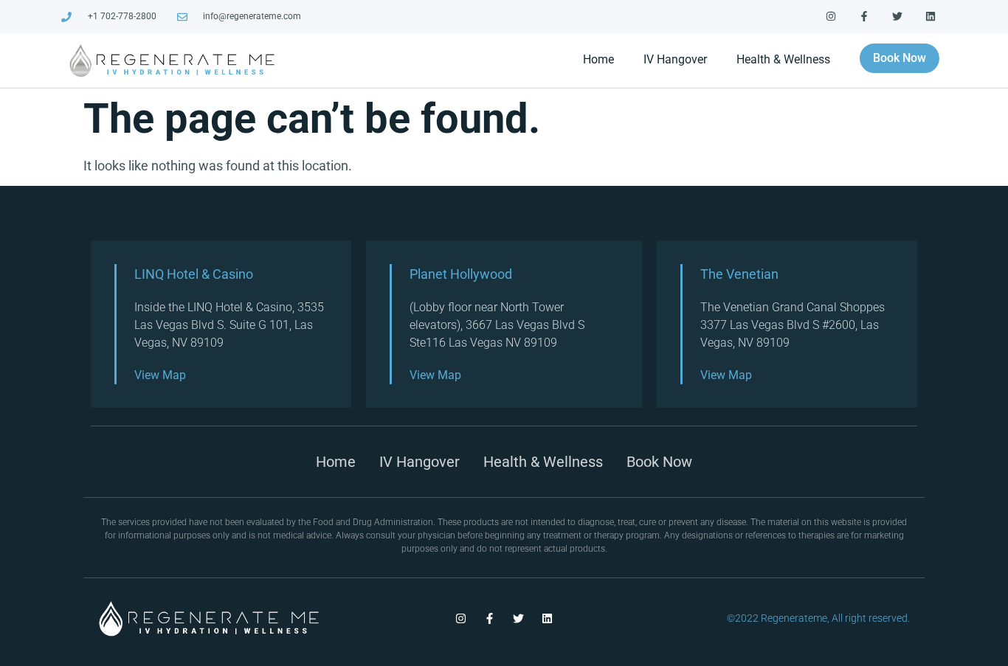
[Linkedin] (930, 16)
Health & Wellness (783, 59)
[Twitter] (897, 16)
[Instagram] (831, 16)
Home (598, 59)
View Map (160, 375)
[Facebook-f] (864, 16)
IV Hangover (675, 59)
